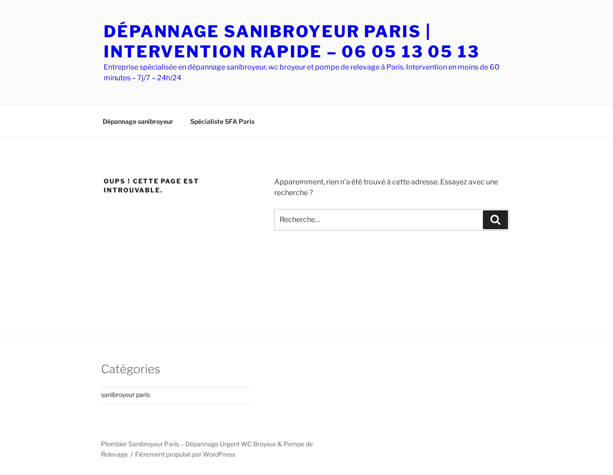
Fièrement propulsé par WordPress (185, 454)
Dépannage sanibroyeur (138, 121)
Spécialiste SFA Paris (222, 121)
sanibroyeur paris (125, 394)
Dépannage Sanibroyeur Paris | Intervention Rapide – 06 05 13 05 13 (292, 41)
